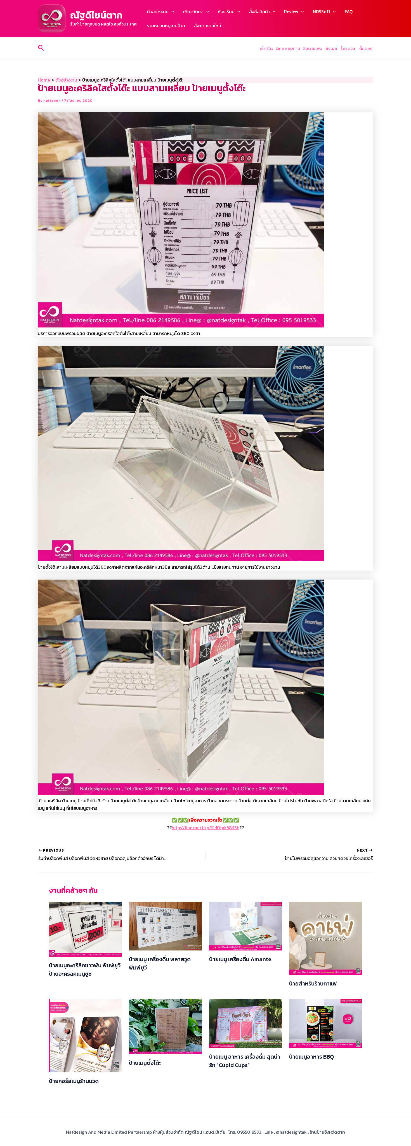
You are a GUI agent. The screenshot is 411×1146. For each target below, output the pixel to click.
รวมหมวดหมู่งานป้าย (166, 25)
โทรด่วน (348, 48)
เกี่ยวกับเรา (193, 11)
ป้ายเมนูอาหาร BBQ (311, 1056)
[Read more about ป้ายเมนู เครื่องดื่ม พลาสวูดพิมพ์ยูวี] (165, 925)
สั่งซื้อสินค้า (259, 11)
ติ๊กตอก (366, 48)
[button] (171, 11)
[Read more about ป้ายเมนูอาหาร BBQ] (325, 1023)
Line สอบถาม (288, 48)
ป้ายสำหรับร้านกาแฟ (313, 983)
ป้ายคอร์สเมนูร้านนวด (74, 1081)
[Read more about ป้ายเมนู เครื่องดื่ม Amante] (245, 925)
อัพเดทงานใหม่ (207, 25)
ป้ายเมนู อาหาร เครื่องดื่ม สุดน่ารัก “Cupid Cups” (244, 1060)
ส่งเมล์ (331, 48)
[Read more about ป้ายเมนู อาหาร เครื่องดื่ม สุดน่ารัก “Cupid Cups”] (245, 1023)
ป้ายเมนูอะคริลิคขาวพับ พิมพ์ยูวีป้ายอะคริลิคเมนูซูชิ (85, 969)
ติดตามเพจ (312, 48)
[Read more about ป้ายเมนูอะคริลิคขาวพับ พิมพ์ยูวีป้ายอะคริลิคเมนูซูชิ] (85, 928)
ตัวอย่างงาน (158, 11)
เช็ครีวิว (266, 48)
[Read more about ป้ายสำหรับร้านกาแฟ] (325, 937)
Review (291, 11)
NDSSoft (321, 11)
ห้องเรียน (226, 11)
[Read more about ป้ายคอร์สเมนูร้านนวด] (85, 1035)
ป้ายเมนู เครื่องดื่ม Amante (240, 959)
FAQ (349, 11)
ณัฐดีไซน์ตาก (96, 15)
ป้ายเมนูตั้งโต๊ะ (145, 1063)
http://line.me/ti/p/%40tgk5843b (205, 827)
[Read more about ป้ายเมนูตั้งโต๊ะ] (165, 1026)
